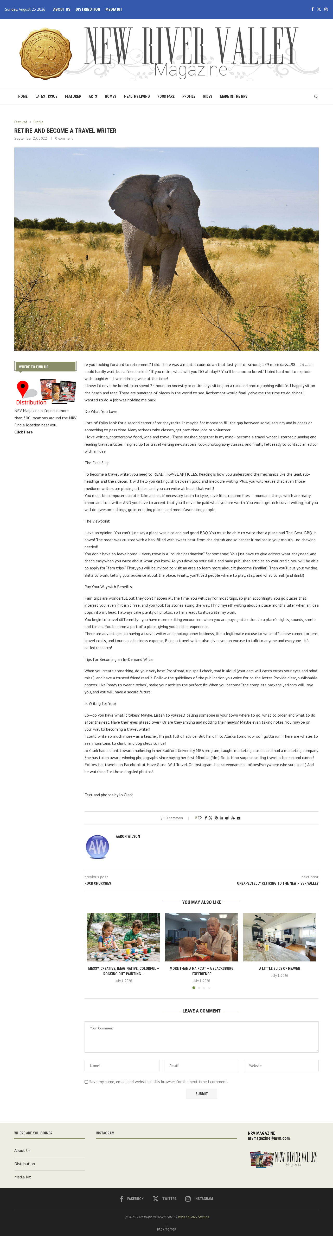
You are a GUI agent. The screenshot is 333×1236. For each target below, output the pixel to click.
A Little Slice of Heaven (279, 968)
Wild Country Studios (193, 1217)
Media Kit (114, 9)
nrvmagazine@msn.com (269, 1138)
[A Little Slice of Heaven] (279, 937)
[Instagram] (326, 9)
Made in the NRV (233, 96)
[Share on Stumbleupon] (233, 818)
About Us (62, 9)
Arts (93, 96)
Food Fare (166, 96)
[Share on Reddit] (227, 818)
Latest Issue (46, 96)
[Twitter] (319, 9)
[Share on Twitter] (211, 818)
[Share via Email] (238, 818)
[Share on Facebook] (206, 818)
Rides (207, 96)
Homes (110, 96)
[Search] (316, 96)
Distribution (88, 9)
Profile (188, 96)
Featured (73, 96)
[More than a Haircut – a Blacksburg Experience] (201, 937)
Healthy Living (137, 96)
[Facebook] (312, 9)
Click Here (23, 431)
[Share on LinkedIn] (221, 818)
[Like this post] (200, 818)
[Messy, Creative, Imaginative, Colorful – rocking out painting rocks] (123, 937)
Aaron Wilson (128, 836)
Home (23, 96)
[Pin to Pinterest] (216, 818)
